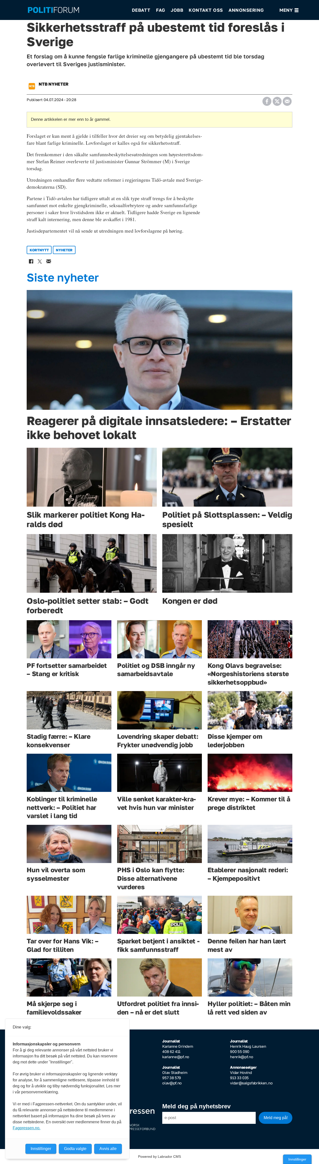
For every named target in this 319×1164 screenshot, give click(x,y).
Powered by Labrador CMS (159, 1157)
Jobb (177, 10)
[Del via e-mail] (287, 100)
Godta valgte (75, 1149)
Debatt (141, 10)
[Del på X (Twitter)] (277, 100)
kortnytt (39, 250)
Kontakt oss (206, 10)
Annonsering (246, 10)
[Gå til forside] (76, 10)
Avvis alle (108, 1149)
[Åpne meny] (289, 10)
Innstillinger (297, 1159)
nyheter (64, 250)
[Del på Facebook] (267, 100)
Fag (160, 10)
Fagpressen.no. (26, 1128)
